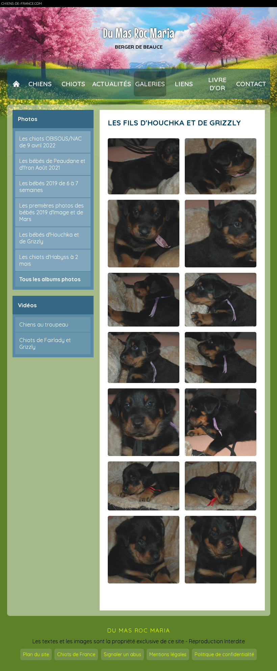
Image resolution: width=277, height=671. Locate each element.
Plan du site (36, 654)
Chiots (73, 84)
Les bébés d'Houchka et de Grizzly (49, 238)
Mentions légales (167, 654)
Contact (251, 84)
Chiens (40, 84)
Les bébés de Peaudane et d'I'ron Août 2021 (52, 164)
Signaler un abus (122, 654)
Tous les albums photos (49, 279)
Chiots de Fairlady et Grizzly (45, 343)
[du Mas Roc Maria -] (143, 166)
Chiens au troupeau (43, 324)
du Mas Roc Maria (138, 630)
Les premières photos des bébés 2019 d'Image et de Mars (51, 212)
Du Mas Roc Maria (138, 33)
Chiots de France (76, 654)
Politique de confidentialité (224, 654)
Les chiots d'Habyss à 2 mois (48, 260)
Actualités (111, 84)
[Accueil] (16, 83)
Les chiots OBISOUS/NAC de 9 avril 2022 (50, 142)
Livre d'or (217, 84)
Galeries (150, 84)
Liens (184, 84)
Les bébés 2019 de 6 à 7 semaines (48, 186)
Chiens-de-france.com (21, 3)
